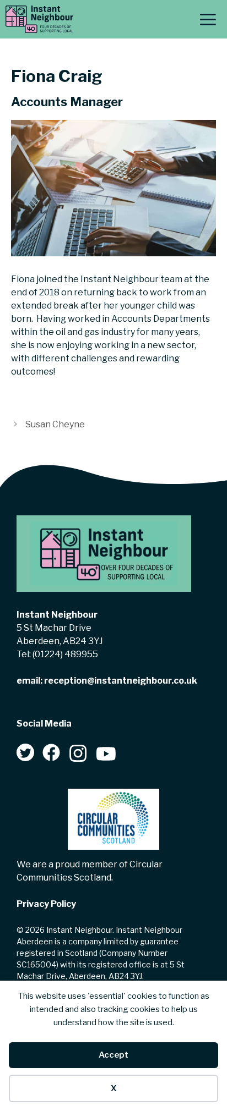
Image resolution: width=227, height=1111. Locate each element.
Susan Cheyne (55, 424)
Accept (113, 1055)
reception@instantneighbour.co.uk (120, 680)
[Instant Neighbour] (39, 19)
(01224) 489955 (65, 654)
